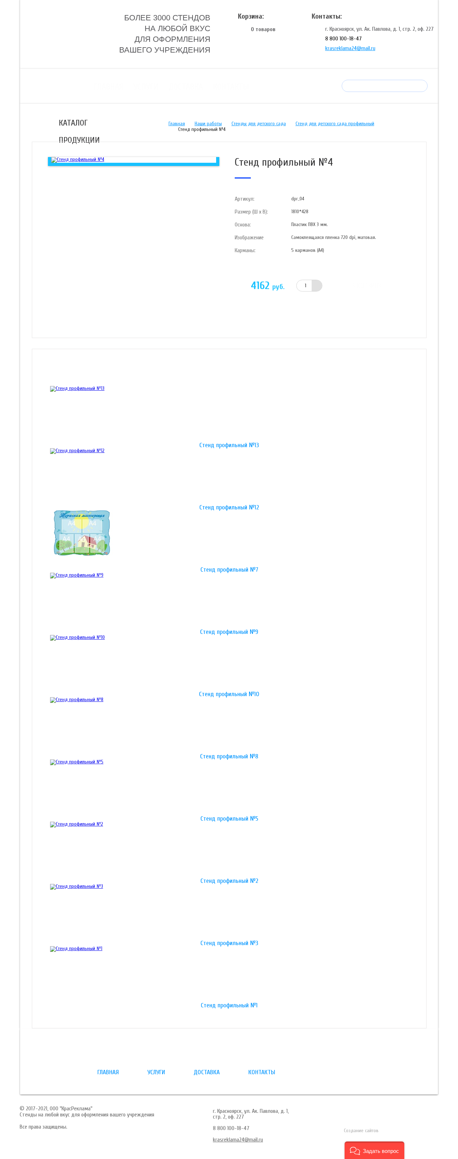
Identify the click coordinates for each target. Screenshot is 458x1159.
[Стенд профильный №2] (229, 850)
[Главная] (75, 33)
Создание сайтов (361, 1131)
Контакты (231, 87)
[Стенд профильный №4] (77, 160)
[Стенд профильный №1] (229, 974)
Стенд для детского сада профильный (335, 124)
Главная (108, 87)
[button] (374, 1150)
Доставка (186, 87)
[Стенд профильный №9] (229, 601)
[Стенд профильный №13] (229, 414)
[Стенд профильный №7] (229, 538)
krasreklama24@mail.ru (350, 48)
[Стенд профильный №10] (229, 663)
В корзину (366, 286)
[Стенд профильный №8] (229, 725)
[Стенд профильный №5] (229, 787)
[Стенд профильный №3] (229, 912)
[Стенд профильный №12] (229, 476)
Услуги (146, 87)
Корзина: (251, 16)
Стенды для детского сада (259, 124)
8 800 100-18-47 (343, 38)
